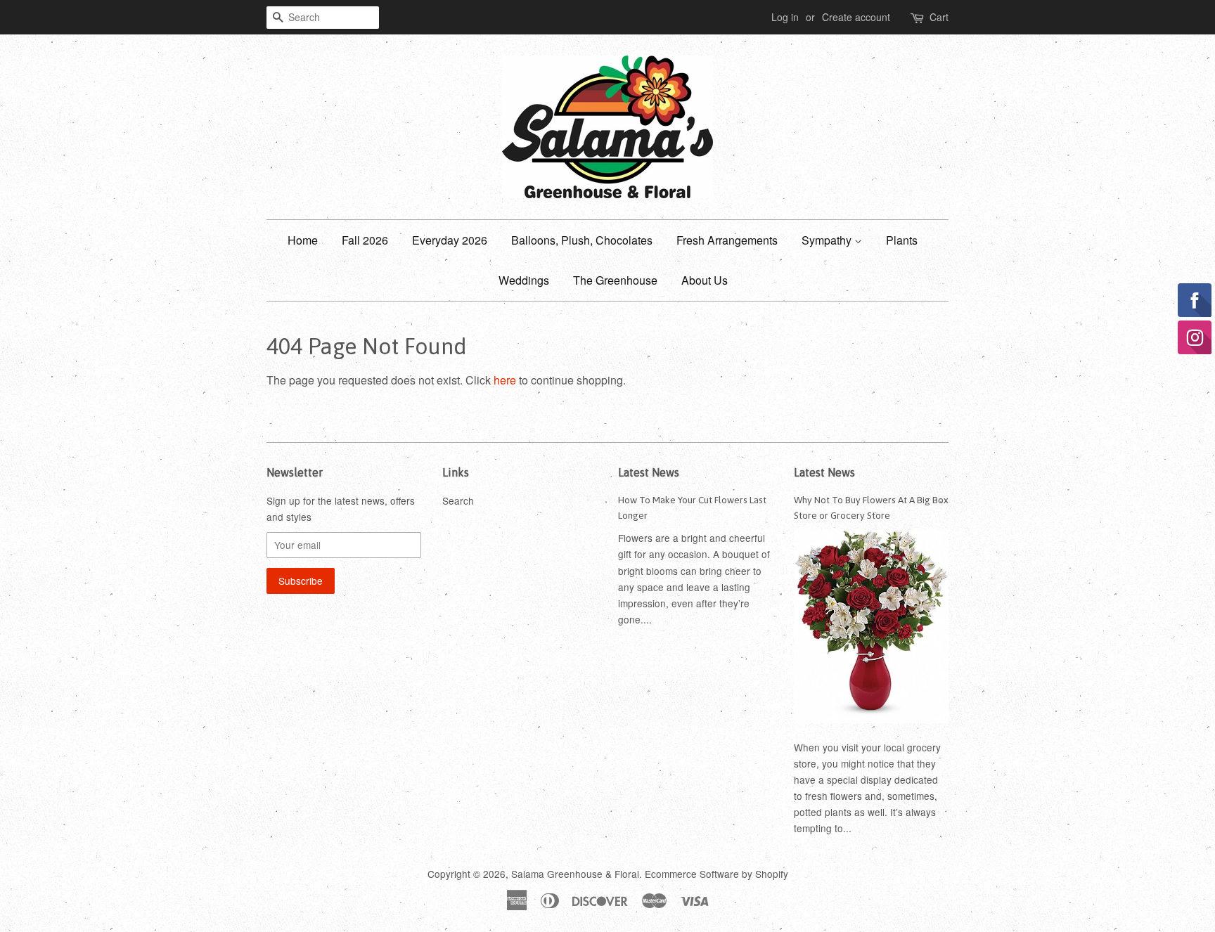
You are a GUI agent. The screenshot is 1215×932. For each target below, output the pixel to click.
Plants (902, 240)
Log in (785, 17)
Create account (856, 17)
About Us (704, 280)
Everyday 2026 (449, 240)
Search (458, 500)
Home (303, 240)
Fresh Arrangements (727, 240)
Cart (939, 17)
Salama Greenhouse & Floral (575, 874)
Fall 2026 (365, 240)
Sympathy (828, 240)
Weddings (524, 280)
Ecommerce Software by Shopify (716, 874)
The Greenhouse (615, 280)
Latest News (648, 472)
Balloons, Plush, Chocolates (581, 240)
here (505, 380)
